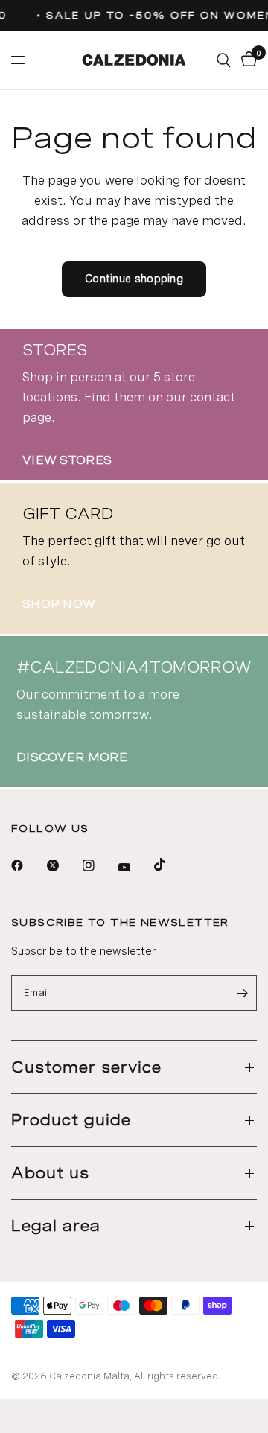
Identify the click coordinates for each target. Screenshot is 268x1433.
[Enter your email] (242, 993)
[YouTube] (134, 867)
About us (50, 1173)
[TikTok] (170, 864)
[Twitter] (63, 865)
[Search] (223, 60)
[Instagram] (99, 865)
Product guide (71, 1120)
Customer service (86, 1067)
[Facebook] (27, 865)
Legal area (55, 1226)
